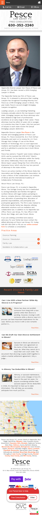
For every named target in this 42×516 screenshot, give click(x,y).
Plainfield (7, 450)
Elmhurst (11, 448)
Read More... (35, 328)
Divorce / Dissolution (11, 239)
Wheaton (19, 441)
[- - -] (2, 2)
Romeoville (15, 450)
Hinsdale (24, 443)
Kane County (15, 456)
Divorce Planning (9, 235)
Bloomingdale (15, 447)
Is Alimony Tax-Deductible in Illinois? (18, 369)
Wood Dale (23, 452)
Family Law (7, 243)
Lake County (16, 454)
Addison (16, 445)
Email (22, 7)
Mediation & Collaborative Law (15, 247)
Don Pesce (26, 132)
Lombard (36, 448)
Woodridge (32, 452)
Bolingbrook (25, 447)
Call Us (8, 7)
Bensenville (6, 447)
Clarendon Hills (15, 443)
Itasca (30, 448)
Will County (27, 456)
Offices (36, 7)
